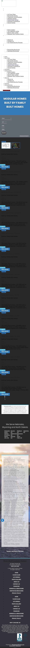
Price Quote (4, 166)
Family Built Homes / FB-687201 (11, 192)
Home (6, 8)
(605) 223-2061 (15, 566)
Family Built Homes (12, 20)
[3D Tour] (15, 148)
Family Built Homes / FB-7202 (10, 274)
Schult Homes (11, 22)
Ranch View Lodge (12, 32)
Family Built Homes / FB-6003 (10, 336)
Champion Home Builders (14, 17)
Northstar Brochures (13, 51)
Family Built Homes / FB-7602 (10, 233)
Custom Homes (9, 25)
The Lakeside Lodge (13, 31)
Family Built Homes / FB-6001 (10, 377)
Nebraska (7, 431)
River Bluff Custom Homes (15, 561)
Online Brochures (10, 45)
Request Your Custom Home (15, 34)
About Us (7, 35)
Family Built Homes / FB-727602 (11, 171)
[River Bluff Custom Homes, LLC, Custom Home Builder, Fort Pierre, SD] (23, 637)
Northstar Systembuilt (13, 21)
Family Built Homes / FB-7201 (10, 295)
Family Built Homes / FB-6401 (10, 151)
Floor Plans (8, 10)
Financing (8, 44)
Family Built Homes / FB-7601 (10, 254)
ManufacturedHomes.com (18, 644)
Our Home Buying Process (14, 42)
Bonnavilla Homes (12, 15)
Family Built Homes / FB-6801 (10, 315)
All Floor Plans (11, 14)
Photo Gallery (11, 29)
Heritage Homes (11, 18)
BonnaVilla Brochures (13, 49)
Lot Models (8, 24)
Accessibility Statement (15, 645)
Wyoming (7, 435)
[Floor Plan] (6, 148)
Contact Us (10, 41)
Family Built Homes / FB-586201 (11, 212)
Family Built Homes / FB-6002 (10, 356)
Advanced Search (24, 135)
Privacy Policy (16, 593)
